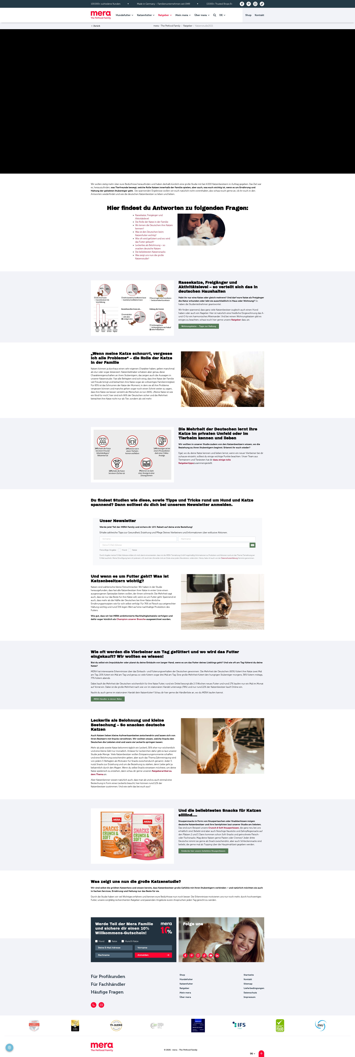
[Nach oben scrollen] (261, 1053)
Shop (248, 15)
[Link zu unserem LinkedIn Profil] (217, 955)
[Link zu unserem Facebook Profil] (185, 955)
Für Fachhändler (108, 984)
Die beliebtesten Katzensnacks (150, 252)
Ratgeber (163, 15)
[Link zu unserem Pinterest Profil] (191, 955)
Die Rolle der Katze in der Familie (151, 222)
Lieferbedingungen (254, 988)
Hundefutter (123, 15)
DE (221, 15)
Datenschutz (250, 992)
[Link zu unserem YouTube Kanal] (211, 955)
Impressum (249, 997)
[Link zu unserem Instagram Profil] (198, 955)
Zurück (96, 26)
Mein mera (181, 15)
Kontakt (259, 15)
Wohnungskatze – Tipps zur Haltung (198, 326)
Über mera (200, 15)
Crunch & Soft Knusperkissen (223, 827)
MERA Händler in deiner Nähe (108, 699)
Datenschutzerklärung (229, 558)
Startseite (249, 975)
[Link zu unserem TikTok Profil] (204, 955)
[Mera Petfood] (102, 1051)
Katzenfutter (144, 15)
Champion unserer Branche (131, 619)
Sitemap (248, 983)
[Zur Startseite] (101, 15)
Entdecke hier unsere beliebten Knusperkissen (203, 851)
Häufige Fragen (107, 992)
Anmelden (143, 955)
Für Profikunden (108, 976)
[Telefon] (93, 1005)
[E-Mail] (101, 1005)
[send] (252, 545)
